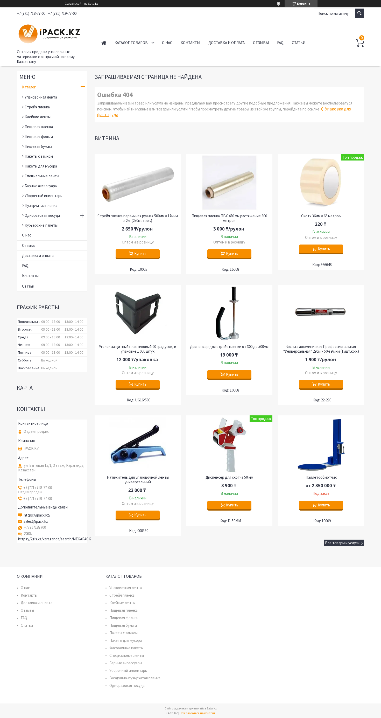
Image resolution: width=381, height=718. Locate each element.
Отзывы (261, 42)
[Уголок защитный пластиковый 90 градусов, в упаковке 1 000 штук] (138, 313)
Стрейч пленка (37, 106)
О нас (167, 42)
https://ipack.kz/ (37, 515)
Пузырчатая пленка (41, 205)
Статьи (298, 42)
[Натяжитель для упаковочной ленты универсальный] (138, 443)
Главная (103, 42)
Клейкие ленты (38, 116)
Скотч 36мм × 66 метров (321, 216)
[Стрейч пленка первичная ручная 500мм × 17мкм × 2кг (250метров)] (138, 182)
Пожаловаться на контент (197, 713)
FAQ (280, 42)
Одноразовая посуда (42, 215)
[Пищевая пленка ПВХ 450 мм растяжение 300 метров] (229, 182)
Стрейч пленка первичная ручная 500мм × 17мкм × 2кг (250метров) (137, 218)
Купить (140, 253)
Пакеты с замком (39, 156)
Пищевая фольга (39, 136)
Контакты (190, 42)
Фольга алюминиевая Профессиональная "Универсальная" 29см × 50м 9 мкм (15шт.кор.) (321, 349)
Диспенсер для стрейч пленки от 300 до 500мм (229, 346)
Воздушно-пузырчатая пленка (134, 677)
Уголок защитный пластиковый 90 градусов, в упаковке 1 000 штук (137, 349)
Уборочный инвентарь (43, 195)
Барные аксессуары (41, 185)
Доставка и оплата (226, 42)
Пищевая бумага (38, 146)
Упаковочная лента (41, 97)
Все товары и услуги (342, 542)
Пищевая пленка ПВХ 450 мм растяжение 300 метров (229, 218)
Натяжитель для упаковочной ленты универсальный (138, 479)
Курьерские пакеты (41, 225)
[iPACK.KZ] (53, 33)
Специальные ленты (42, 175)
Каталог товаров (131, 42)
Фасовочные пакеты (126, 647)
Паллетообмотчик (321, 477)
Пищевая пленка (39, 126)
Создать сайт (74, 3)
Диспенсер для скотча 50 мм (229, 477)
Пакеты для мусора (41, 166)
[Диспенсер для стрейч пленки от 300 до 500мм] (229, 313)
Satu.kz (212, 708)
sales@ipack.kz (36, 521)
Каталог (29, 87)
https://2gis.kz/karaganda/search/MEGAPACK (54, 538)
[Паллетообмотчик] (321, 443)
